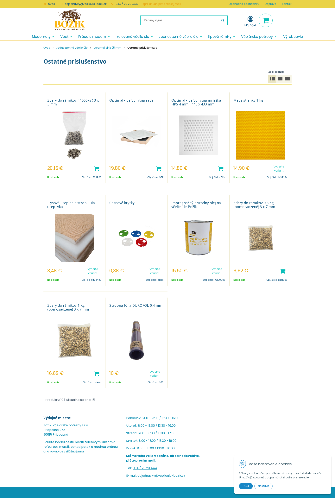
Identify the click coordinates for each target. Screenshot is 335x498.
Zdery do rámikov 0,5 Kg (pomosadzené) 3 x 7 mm (254, 204)
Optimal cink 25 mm (107, 48)
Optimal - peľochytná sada (131, 100)
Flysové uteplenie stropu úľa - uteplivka (72, 204)
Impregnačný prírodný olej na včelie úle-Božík (196, 204)
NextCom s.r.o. (212, 492)
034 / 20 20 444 (127, 4)
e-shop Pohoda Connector (184, 492)
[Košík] (266, 20)
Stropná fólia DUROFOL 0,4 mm (135, 305)
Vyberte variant (279, 169)
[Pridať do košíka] (96, 168)
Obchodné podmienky (244, 4)
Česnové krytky (122, 202)
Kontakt (287, 4)
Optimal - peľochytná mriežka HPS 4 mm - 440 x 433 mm (196, 102)
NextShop (159, 492)
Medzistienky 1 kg (248, 100)
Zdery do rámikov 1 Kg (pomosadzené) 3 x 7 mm (68, 307)
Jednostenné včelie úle (72, 48)
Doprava (270, 4)
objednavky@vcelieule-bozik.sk (86, 4)
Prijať (246, 486)
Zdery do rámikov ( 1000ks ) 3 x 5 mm (73, 102)
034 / (137, 468)
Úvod (51, 4)
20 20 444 (149, 468)
